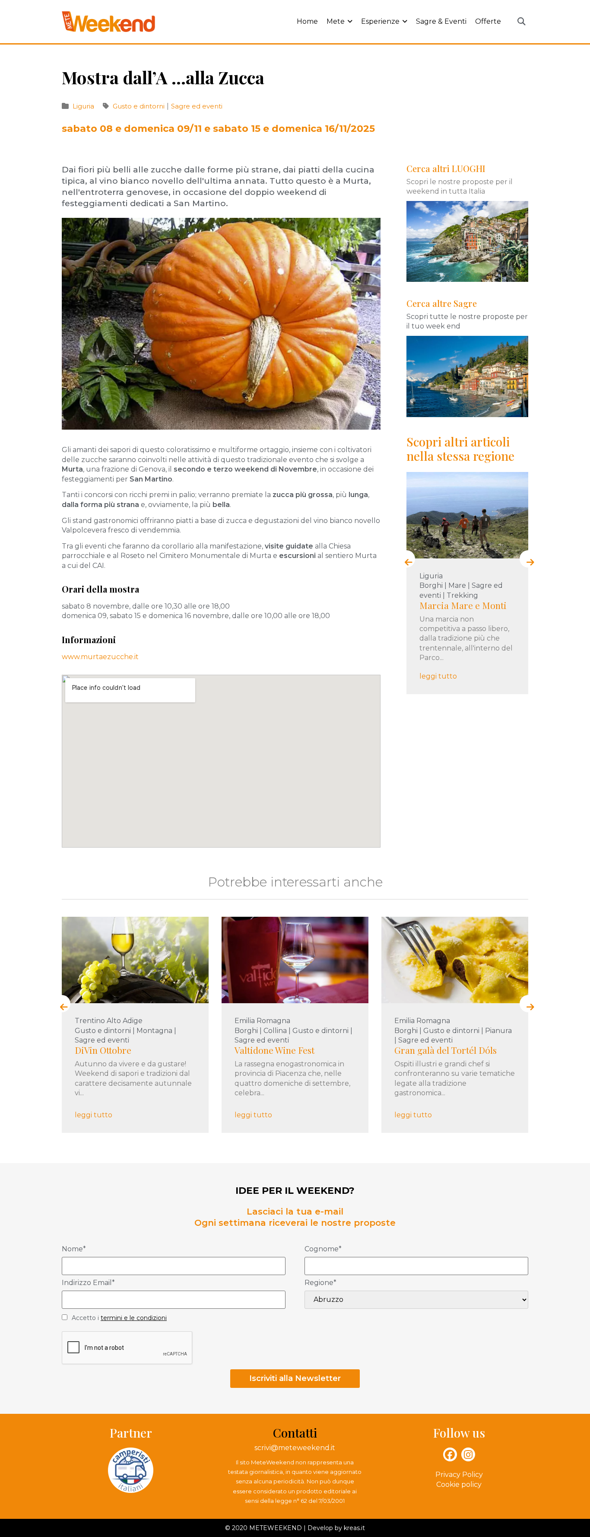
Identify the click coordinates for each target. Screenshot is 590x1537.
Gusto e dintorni (139, 106)
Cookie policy (459, 1484)
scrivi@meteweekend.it (294, 1448)
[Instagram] (468, 1454)
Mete (336, 21)
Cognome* (323, 1249)
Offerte (488, 21)
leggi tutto (438, 676)
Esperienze (380, 21)
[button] (521, 22)
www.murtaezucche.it (100, 657)
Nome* (74, 1249)
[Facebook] (450, 1454)
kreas (352, 1528)
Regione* (320, 1283)
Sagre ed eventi (196, 106)
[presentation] (406, 559)
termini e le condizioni (134, 1318)
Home (307, 21)
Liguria (83, 106)
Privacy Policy (459, 1474)
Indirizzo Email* (88, 1283)
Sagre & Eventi (441, 21)
